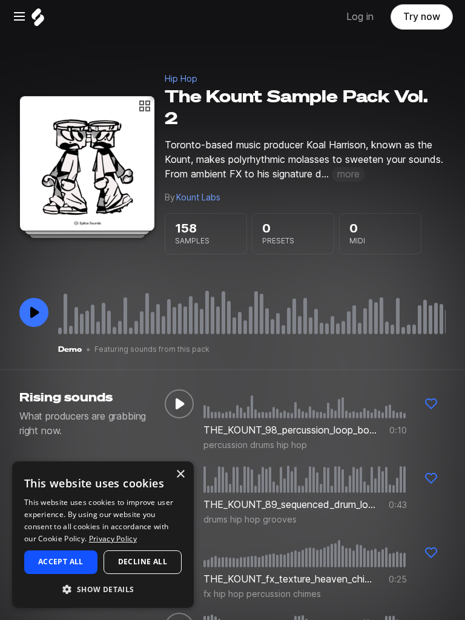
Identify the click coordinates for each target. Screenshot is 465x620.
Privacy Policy (113, 538)
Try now (421, 16)
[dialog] (103, 534)
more (348, 174)
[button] (103, 589)
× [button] (180, 474)
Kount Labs (198, 197)
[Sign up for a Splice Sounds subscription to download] (431, 403)
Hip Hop (181, 79)
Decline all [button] (142, 561)
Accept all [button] (61, 561)
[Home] (37, 20)
